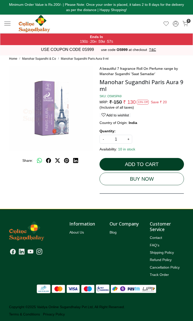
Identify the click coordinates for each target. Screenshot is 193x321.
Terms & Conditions (24, 314)
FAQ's (154, 245)
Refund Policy (161, 260)
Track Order (159, 275)
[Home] (44, 29)
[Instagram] (39, 252)
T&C (152, 50)
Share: (27, 160)
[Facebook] (13, 252)
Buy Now (142, 179)
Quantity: (108, 131)
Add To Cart (142, 164)
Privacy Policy (54, 314)
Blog (113, 232)
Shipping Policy (162, 252)
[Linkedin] (22, 252)
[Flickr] (45, 252)
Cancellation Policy (165, 267)
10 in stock (126, 149)
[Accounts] (175, 23)
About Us (76, 232)
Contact (156, 238)
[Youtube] (30, 252)
